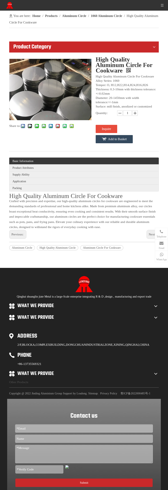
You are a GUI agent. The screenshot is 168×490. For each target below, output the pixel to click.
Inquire (106, 129)
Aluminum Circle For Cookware (102, 247)
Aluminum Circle (22, 247)
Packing (17, 188)
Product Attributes (23, 167)
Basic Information (22, 161)
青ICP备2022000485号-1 (135, 393)
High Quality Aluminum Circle (58, 247)
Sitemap (93, 393)
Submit (84, 482)
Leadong (82, 393)
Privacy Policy (108, 393)
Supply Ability (21, 174)
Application (19, 181)
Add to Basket (117, 139)
